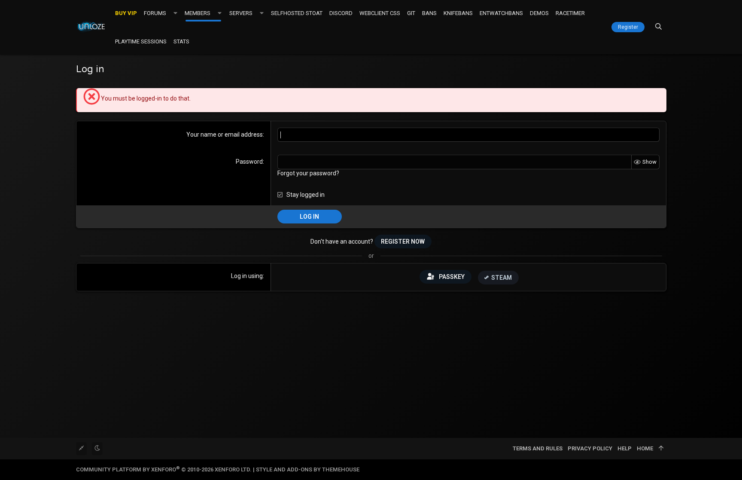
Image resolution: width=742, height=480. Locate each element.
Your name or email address (224, 134)
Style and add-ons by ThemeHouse (307, 469)
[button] (175, 13)
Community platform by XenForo (164, 469)
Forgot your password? (308, 173)
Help (624, 448)
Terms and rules (538, 448)
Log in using (247, 275)
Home (645, 448)
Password (249, 161)
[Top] (661, 448)
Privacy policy (590, 448)
